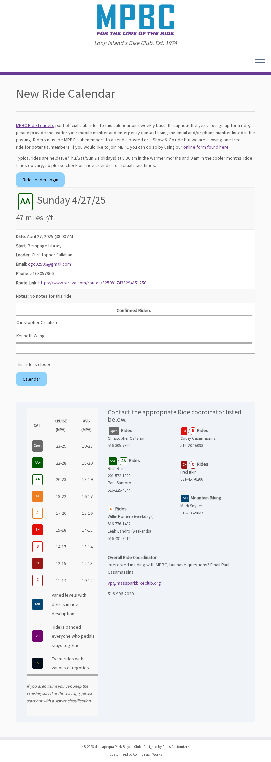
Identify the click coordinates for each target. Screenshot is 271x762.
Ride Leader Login (40, 180)
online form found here (206, 147)
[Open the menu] (260, 60)
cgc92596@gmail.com (49, 264)
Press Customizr (174, 746)
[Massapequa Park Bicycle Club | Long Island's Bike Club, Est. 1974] (135, 19)
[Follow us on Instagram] (14, 60)
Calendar (31, 379)
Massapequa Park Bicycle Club (117, 746)
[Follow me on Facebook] (10, 60)
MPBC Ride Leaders (35, 125)
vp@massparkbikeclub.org (134, 583)
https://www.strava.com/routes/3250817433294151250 (92, 283)
